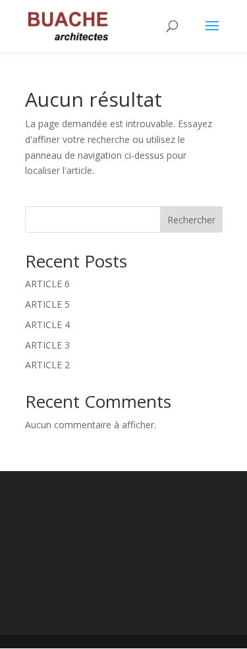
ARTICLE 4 (47, 324)
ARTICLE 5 (47, 304)
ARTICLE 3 (47, 345)
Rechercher (191, 219)
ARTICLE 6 (47, 283)
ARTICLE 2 (47, 364)
